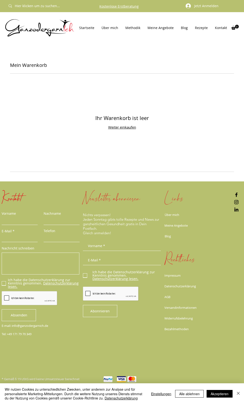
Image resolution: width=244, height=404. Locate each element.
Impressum (172, 275)
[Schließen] (238, 393)
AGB (167, 297)
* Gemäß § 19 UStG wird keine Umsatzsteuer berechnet (41, 379)
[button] (235, 27)
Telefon (49, 231)
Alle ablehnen (189, 393)
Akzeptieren (220, 393)
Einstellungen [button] (161, 393)
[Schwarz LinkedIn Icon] (236, 209)
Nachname (52, 213)
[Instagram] (236, 202)
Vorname (9, 213)
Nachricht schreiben (18, 248)
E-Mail (7, 231)
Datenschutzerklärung (180, 286)
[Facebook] (236, 195)
